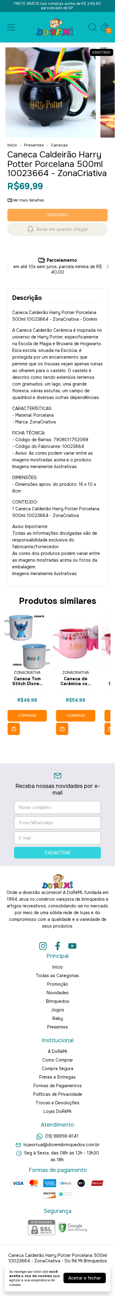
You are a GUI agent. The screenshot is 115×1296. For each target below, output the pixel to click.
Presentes (34, 145)
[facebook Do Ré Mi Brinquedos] (57, 946)
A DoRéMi (57, 1051)
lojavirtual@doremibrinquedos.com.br (62, 1144)
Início (12, 145)
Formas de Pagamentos (57, 1085)
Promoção (57, 984)
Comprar (27, 715)
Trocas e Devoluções (57, 1103)
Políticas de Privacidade (57, 1094)
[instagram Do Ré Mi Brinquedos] (43, 946)
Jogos (57, 1010)
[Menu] (12, 27)
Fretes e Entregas (57, 1077)
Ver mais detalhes (28, 200)
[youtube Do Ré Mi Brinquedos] (72, 946)
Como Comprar (57, 1060)
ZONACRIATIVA (27, 672)
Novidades (58, 992)
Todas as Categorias (57, 975)
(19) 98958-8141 (62, 1136)
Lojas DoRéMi (57, 1111)
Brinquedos (57, 1001)
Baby (57, 1018)
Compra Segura (57, 1068)
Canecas (59, 145)
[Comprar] (14, 729)
